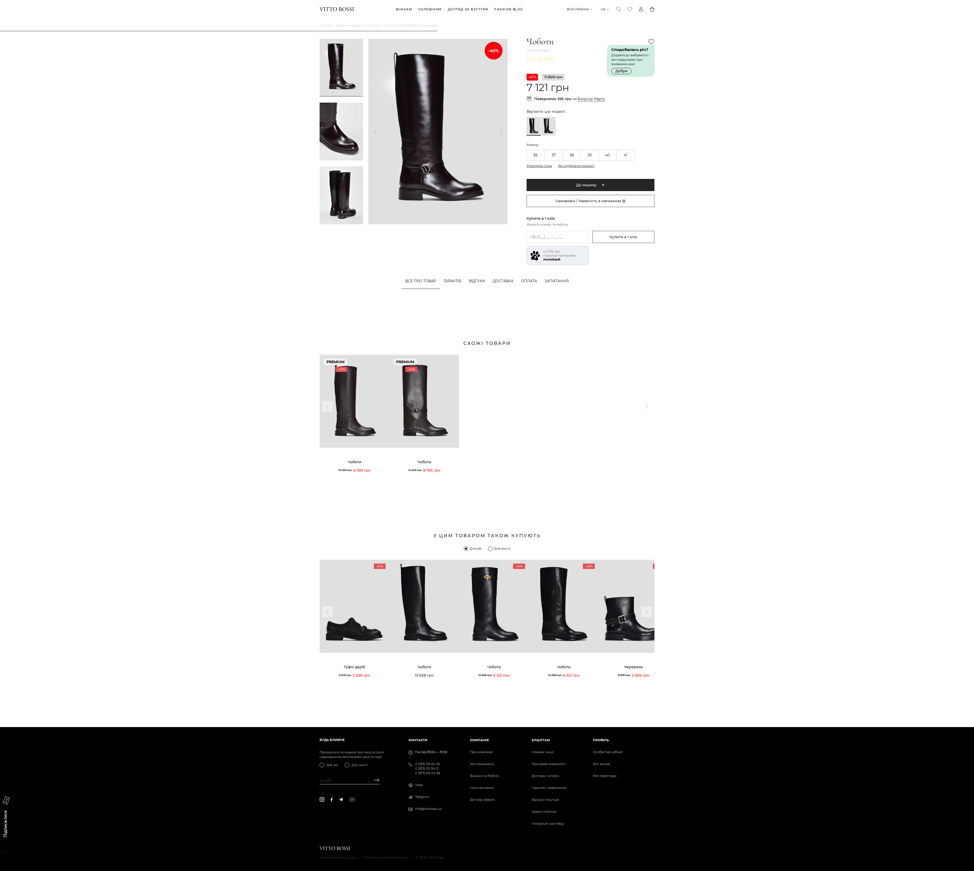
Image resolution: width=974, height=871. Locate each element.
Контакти (418, 740)
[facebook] (332, 800)
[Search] (618, 9)
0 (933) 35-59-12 (427, 768)
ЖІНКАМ (404, 9)
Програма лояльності (548, 764)
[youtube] (352, 799)
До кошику (586, 185)
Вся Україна (578, 9)
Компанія (479, 740)
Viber (419, 785)
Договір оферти (482, 800)
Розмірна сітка (539, 166)
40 (607, 155)
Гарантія (452, 281)
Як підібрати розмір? (576, 166)
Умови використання (338, 857)
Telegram (422, 797)
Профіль (601, 740)
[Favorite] (630, 9)
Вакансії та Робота (484, 776)
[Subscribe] (374, 780)
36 (535, 155)
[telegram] (341, 799)
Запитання (557, 281)
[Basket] (652, 9)
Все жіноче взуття (350, 25)
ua (603, 9)
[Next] (341, 216)
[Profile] (641, 9)
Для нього (502, 548)
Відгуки (477, 281)
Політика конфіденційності (386, 857)
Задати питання (544, 811)
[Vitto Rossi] (337, 9)
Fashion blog (508, 9)
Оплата (529, 281)
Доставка (503, 281)
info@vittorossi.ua (428, 809)
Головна (326, 25)
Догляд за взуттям (468, 9)
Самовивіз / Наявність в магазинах (588, 201)
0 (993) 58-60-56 (427, 764)
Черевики (633, 667)
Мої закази (601, 764)
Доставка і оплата (545, 776)
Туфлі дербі (354, 667)
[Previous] (341, 46)
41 (625, 155)
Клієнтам (541, 740)
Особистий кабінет (608, 752)
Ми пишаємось (482, 764)
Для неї (475, 548)
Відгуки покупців (545, 800)
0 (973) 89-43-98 (427, 773)
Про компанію (481, 752)
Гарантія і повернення (549, 788)
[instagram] (322, 799)
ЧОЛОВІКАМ (430, 9)
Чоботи (374, 25)
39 (589, 155)
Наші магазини (482, 788)
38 (571, 155)
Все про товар (420, 281)
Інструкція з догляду (548, 823)
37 (554, 155)
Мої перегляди (604, 776)
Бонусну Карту (591, 99)
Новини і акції (542, 752)
